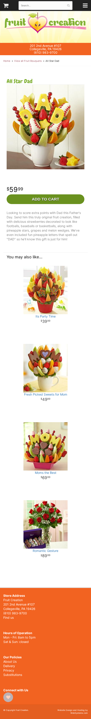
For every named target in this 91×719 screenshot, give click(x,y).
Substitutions (12, 675)
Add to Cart (45, 199)
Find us (8, 617)
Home (6, 60)
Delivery (9, 666)
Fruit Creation (45, 27)
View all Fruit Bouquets (28, 60)
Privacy (8, 670)
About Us (10, 661)
